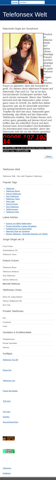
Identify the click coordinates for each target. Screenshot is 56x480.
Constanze (7, 322)
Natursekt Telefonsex (11, 284)
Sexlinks (6, 417)
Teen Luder (10, 201)
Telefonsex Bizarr (13, 191)
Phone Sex (7, 370)
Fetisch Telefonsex (13, 194)
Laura (5, 326)
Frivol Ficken (8, 246)
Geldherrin (7, 473)
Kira (4, 318)
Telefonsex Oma (12, 212)
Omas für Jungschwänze (12, 297)
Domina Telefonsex (10, 280)
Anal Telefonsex (9, 276)
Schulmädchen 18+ (10, 250)
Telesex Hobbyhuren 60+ (12, 301)
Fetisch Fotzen (12, 204)
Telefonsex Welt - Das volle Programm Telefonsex (22, 176)
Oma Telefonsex (12, 207)
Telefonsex (10, 188)
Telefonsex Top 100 (10, 360)
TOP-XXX (7, 401)
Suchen (15, 2)
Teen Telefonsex (12, 196)
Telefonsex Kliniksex (11, 272)
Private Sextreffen (10, 343)
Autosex (6, 347)
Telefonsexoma (12, 209)
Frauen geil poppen (10, 391)
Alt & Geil (6, 305)
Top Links (6, 412)
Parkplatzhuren (9, 339)
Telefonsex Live (9, 381)
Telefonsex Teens (13, 199)
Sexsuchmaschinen (10, 422)
